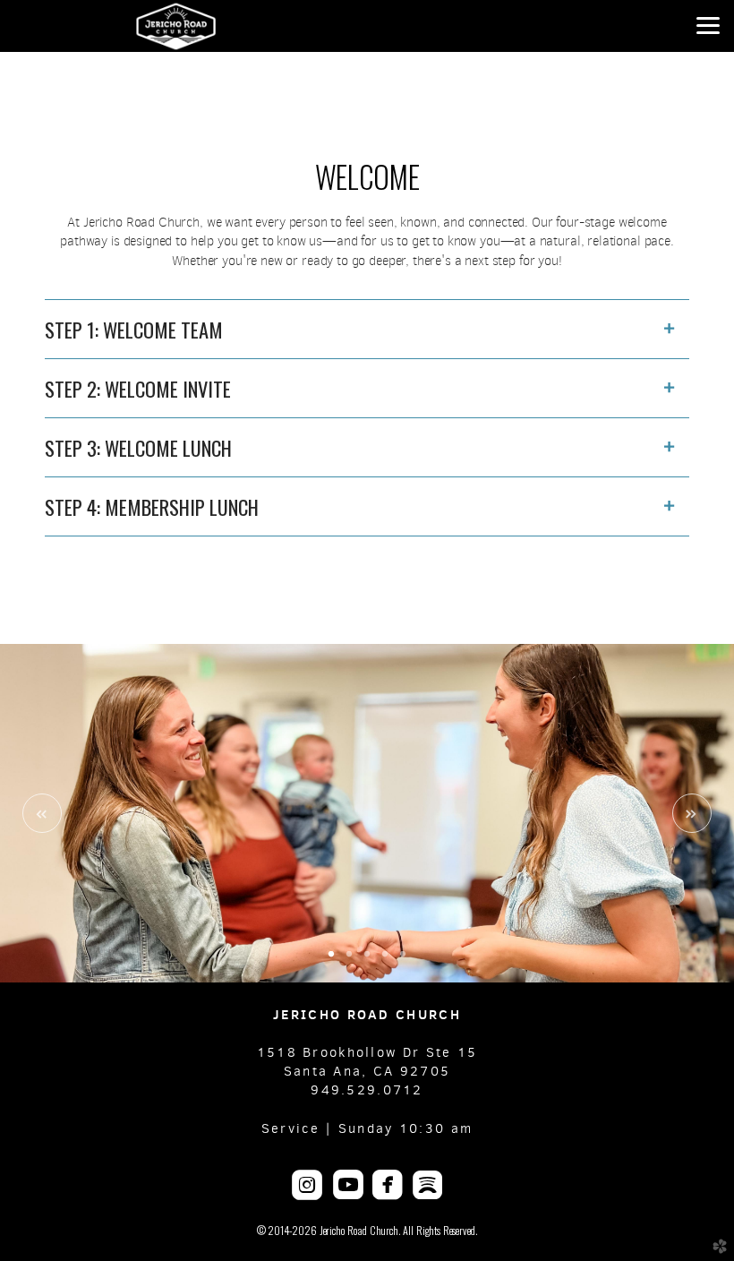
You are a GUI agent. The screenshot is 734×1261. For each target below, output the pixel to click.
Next (692, 813)
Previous (42, 813)
